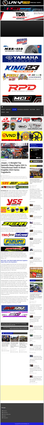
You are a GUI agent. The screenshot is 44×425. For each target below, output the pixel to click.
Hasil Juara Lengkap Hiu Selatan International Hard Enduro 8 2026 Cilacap (36, 232)
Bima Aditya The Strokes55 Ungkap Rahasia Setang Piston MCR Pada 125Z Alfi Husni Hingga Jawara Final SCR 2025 (36, 368)
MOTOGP (3, 109)
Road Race (35, 291)
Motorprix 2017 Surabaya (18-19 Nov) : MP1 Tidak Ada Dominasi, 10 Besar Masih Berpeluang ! (23, 345)
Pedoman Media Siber (7, 414)
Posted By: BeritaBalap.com (5, 175)
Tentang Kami (5, 417)
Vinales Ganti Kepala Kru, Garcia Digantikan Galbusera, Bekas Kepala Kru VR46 (6, 344)
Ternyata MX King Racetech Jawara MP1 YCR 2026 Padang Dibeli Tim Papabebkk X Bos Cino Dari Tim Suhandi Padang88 (36, 296)
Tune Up (40, 291)
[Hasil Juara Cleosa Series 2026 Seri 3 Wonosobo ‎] (31, 216)
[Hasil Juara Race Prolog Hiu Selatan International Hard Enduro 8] (31, 249)
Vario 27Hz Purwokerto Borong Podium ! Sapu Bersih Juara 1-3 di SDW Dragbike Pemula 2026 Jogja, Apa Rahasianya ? (36, 348)
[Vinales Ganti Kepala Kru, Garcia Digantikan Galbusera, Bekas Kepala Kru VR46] (6, 338)
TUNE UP (38, 109)
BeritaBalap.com (4, 349)
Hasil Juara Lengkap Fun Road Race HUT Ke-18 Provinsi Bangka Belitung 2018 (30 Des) (15, 345)
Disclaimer (5, 410)
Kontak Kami (5, 412)
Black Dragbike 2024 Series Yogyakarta (19, 177)
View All (41, 280)
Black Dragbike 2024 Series (10, 177)
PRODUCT (3, 112)
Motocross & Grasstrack (37, 176)
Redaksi (4, 416)
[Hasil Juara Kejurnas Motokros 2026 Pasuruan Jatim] (31, 222)
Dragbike (2, 157)
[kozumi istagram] (14, 234)
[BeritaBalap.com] (2, 106)
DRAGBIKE (14, 109)
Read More (32, 201)
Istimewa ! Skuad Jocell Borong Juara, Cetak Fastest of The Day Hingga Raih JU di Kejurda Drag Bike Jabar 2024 (14, 324)
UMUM (7, 112)
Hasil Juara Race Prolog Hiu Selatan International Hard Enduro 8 (36, 251)
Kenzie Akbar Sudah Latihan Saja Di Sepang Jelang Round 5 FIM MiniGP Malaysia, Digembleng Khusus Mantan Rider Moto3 (15, 328)
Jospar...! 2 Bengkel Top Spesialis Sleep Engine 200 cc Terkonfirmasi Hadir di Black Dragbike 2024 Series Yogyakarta (14, 178)
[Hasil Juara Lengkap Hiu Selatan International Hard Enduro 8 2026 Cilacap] (31, 230)
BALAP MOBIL (32, 109)
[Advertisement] (22, 28)
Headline (6, 157)
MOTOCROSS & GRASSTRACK (23, 109)
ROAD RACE (8, 109)
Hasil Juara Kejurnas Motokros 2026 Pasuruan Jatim (36, 224)
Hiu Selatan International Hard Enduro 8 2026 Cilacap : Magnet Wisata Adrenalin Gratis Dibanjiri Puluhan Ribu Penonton (36, 242)
